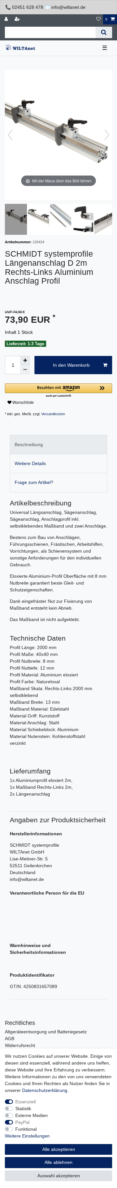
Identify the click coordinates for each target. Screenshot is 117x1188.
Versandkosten (53, 414)
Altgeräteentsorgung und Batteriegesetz (46, 1031)
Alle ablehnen (58, 1162)
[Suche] (104, 32)
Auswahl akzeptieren (58, 1175)
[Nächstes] (107, 135)
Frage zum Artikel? (34, 482)
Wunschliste (22, 402)
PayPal (22, 1122)
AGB (9, 1038)
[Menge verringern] (25, 369)
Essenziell (25, 1101)
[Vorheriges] (10, 135)
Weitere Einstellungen (27, 1135)
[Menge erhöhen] (25, 360)
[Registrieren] (17, 19)
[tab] (58, 444)
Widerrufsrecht (20, 1045)
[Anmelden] (6, 19)
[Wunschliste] (98, 19)
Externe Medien (31, 1115)
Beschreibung (29, 444)
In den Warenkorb (71, 365)
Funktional (26, 1129)
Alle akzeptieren (58, 1149)
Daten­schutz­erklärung (44, 1090)
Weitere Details (30, 463)
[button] (58, 390)
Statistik (23, 1108)
